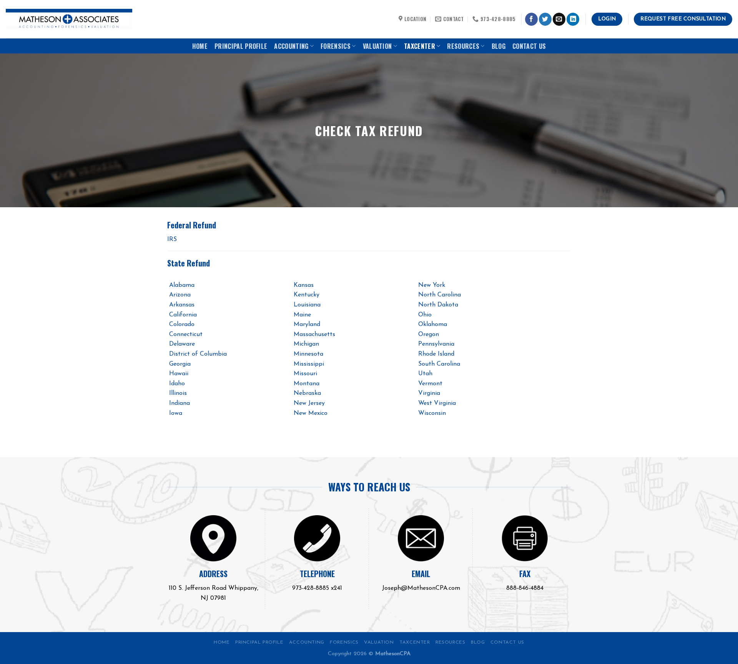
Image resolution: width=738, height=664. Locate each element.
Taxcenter (419, 46)
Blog (498, 46)
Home (200, 46)
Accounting (291, 46)
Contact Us (529, 46)
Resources (463, 46)
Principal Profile (240, 46)
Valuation (377, 46)
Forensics (336, 46)
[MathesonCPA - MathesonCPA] (69, 19)
